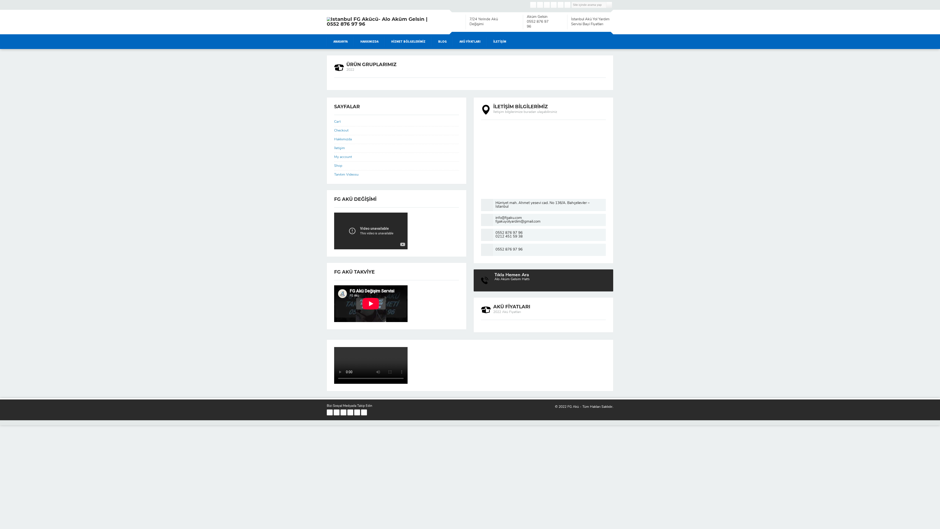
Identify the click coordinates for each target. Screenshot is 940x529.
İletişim (339, 148)
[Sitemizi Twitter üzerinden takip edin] (540, 5)
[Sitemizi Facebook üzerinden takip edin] (533, 5)
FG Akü (573, 407)
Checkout (341, 130)
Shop (338, 166)
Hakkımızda (343, 139)
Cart (337, 122)
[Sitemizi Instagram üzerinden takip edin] (547, 5)
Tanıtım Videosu (346, 175)
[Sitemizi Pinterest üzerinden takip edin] (561, 5)
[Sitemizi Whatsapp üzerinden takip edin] (567, 5)
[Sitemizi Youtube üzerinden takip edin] (554, 5)
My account (343, 157)
